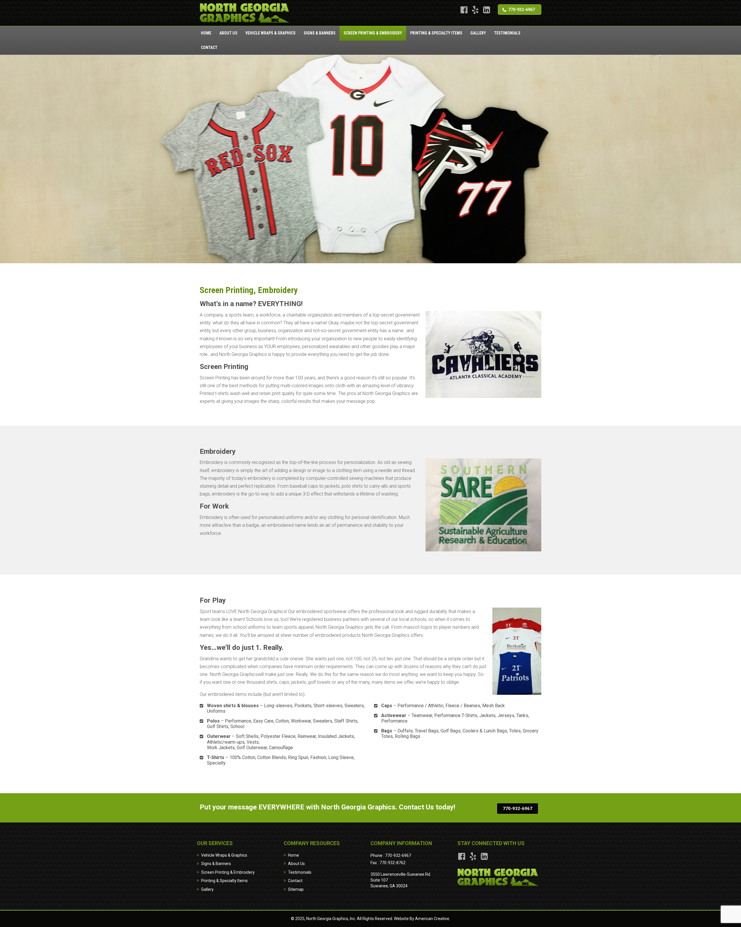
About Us (296, 863)
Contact (295, 880)
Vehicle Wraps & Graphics (224, 855)
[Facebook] (464, 9)
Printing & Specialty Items (224, 880)
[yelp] (475, 9)
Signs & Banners (216, 863)
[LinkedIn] (486, 9)
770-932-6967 (521, 9)
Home (293, 855)
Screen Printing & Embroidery (228, 872)
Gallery (207, 889)
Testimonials (299, 872)
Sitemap (296, 889)
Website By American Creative (421, 918)
